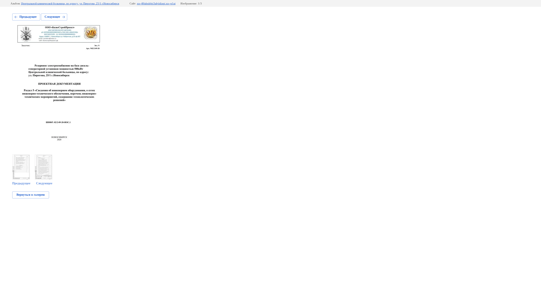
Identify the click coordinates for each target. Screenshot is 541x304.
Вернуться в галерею (30, 194)
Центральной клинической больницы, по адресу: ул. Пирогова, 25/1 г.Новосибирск (70, 3)
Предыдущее (28, 16)
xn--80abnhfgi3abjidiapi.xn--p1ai (156, 3)
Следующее (52, 16)
